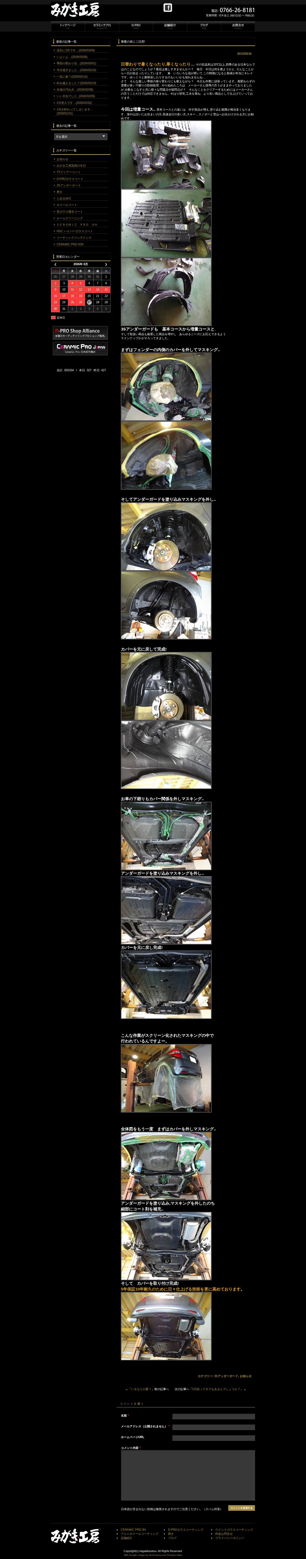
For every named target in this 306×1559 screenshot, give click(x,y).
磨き (59, 192)
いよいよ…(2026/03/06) (72, 57)
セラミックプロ (102, 26)
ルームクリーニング (70, 218)
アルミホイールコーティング (140, 1533)
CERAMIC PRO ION (70, 244)
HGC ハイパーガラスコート (75, 231)
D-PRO (136, 26)
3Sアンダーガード (226, 1376)
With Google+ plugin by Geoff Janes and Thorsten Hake (153, 1555)
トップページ (68, 26)
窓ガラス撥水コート (70, 211)
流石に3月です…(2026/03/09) (76, 50)
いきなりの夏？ (141, 1389)
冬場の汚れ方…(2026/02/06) (75, 89)
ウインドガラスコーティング (234, 1529)
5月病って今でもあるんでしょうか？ (216, 1389)
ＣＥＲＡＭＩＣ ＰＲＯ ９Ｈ (77, 224)
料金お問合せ (224, 1533)
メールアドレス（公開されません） (145, 1426)
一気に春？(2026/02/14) (72, 76)
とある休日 (64, 198)
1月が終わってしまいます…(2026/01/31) (75, 111)
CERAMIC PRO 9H (133, 1529)
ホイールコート (67, 205)
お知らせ (246, 1376)
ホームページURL (132, 1437)
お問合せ (237, 26)
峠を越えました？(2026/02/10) (76, 83)
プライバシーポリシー (229, 1538)
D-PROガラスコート (70, 179)
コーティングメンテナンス (74, 237)
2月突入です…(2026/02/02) (74, 103)
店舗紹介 (170, 26)
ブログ (204, 26)
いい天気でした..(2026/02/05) (76, 96)
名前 (125, 1415)
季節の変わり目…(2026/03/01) (76, 63)
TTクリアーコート (69, 172)
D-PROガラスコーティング (185, 1529)
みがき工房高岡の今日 (71, 165)
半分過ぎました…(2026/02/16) (76, 70)
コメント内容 (130, 1448)
